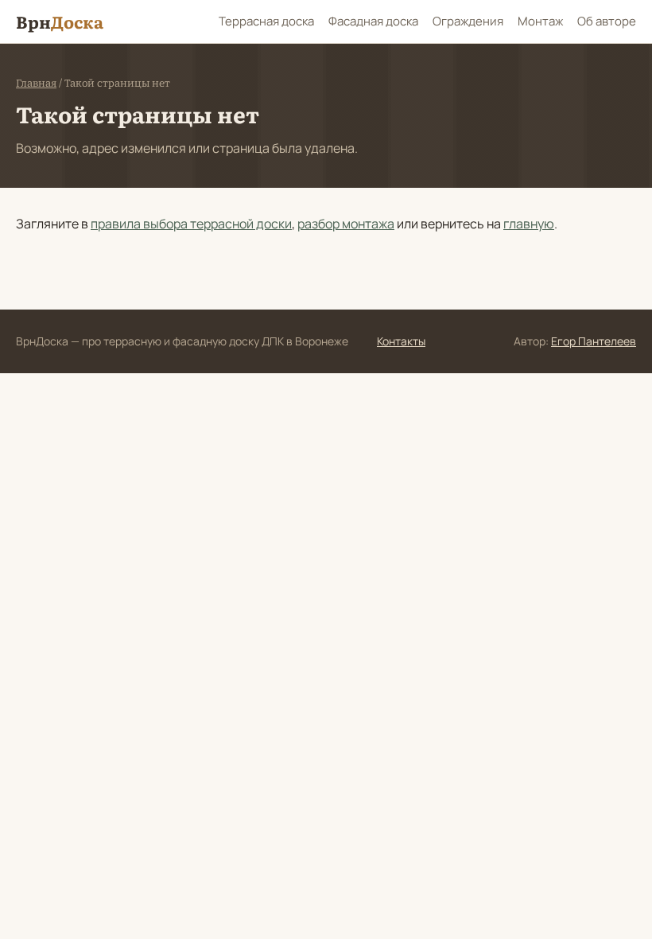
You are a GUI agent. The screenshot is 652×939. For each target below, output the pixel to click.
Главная (36, 83)
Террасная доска (266, 21)
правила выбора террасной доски (191, 223)
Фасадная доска (373, 21)
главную (528, 223)
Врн (59, 21)
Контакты (401, 341)
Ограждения (468, 21)
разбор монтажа (345, 223)
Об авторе (606, 21)
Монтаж (540, 21)
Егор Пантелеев (593, 341)
